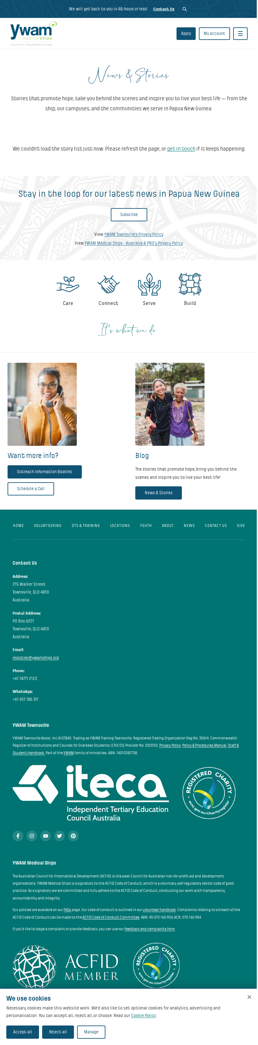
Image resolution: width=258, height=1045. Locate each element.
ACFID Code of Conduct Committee (110, 917)
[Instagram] (31, 836)
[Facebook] (18, 836)
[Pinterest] (73, 836)
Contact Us (163, 9)
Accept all (22, 1032)
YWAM (69, 753)
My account (214, 33)
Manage (91, 1032)
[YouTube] (45, 836)
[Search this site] (184, 9)
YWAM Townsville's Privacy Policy (133, 234)
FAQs (67, 910)
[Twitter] (59, 836)
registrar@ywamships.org (36, 657)
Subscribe (129, 214)
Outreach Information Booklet (44, 471)
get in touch (181, 149)
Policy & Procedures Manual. (204, 745)
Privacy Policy (170, 745)
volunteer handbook (159, 910)
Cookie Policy (143, 1015)
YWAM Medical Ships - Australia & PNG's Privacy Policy (133, 243)
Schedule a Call (31, 488)
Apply (186, 33)
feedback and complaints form (150, 929)
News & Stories (158, 492)
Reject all (58, 1032)
